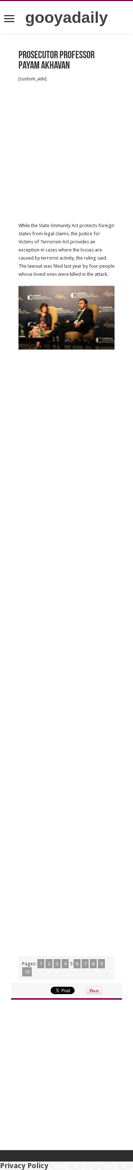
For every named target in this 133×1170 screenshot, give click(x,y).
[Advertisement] (66, 152)
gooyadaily (66, 17)
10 (27, 972)
